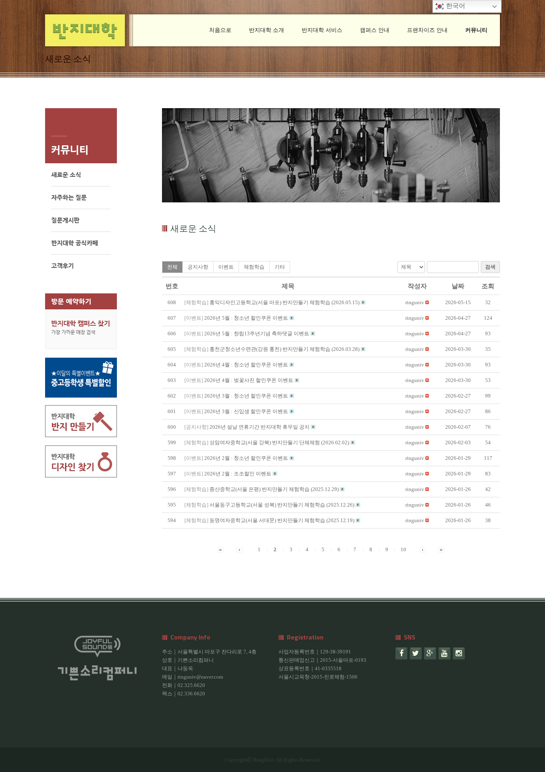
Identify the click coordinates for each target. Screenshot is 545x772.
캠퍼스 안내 (374, 30)
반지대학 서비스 (322, 30)
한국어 (454, 5)
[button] (414, 302)
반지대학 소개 (266, 30)
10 (403, 549)
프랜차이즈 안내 (427, 30)
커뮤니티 (476, 30)
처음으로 (220, 30)
